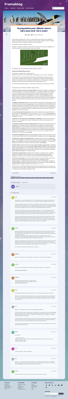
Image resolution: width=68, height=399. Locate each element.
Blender (44, 146)
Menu (7, 8)
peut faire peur (50, 102)
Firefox (13, 94)
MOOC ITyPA (40, 163)
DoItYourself (22, 177)
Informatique (27, 177)
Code (19, 177)
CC (16, 177)
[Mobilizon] (55, 385)
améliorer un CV (15, 109)
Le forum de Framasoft (22, 384)
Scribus (13, 146)
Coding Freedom (49, 113)
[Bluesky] (58, 385)
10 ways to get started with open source (21, 71)
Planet (41, 177)
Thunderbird (30, 94)
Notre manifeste (7, 385)
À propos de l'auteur (15, 182)
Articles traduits (30, 8)
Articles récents (25, 182)
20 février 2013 (53, 264)
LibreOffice (45, 94)
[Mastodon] (49, 385)
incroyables (21, 139)
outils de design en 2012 (17, 149)
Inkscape (44, 142)
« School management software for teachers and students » (24, 162)
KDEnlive (22, 150)
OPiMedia (17, 253)
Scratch (47, 177)
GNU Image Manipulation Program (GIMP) (41, 144)
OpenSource (37, 177)
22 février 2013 (53, 331)
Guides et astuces (34, 385)
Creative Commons (16, 126)
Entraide (32, 384)
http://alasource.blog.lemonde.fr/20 (21, 282)
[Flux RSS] (46, 385)
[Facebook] (46, 388)
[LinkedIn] (62, 385)
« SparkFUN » (44, 141)
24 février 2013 (53, 348)
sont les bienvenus (30, 104)
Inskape (35, 146)
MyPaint (31, 146)
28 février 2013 (53, 371)
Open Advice (23, 113)
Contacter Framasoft (8, 386)
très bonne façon (52, 106)
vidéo (20, 141)
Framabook (19, 116)
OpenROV (35, 134)
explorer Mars (52, 136)
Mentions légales (34, 386)
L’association (7, 384)
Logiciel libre (18, 176)
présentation (32, 163)
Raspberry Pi (52, 138)
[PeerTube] (52, 385)
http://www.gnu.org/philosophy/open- (21, 270)
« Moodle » (51, 160)
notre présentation (20, 147)
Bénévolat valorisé (21, 386)
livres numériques (29, 114)
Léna (16, 348)
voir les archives (54, 396)
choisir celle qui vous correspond (19, 128)
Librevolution (32, 177)
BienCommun (13, 177)
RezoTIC (44, 177)
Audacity (39, 146)
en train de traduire (41, 113)
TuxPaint (17, 150)
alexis (29, 34)
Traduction (51, 177)
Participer (19, 385)
